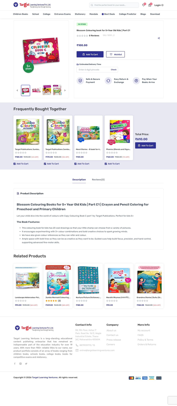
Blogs (143, 14)
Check (113, 70)
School (35, 14)
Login (157, 5)
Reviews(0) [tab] (98, 179)
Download (155, 14)
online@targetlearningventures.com (97, 350)
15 (94, 345)
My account (144, 330)
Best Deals (109, 14)
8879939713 (85, 345)
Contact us (112, 335)
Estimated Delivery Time (90, 64)
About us (111, 330)
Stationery (80, 14)
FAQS (140, 335)
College (46, 14)
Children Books (20, 14)
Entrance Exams (62, 14)
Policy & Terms (145, 339)
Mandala (94, 14)
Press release (114, 339)
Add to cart (92, 54)
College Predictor (127, 14)
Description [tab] (79, 179)
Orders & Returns (147, 344)
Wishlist (118, 54)
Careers (111, 344)
